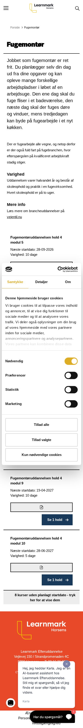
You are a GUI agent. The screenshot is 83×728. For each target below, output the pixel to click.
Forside (15, 27)
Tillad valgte (41, 440)
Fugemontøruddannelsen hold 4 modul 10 (36, 540)
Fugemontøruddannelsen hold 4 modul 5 (36, 239)
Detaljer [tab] (41, 282)
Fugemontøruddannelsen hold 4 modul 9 (36, 480)
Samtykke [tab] (15, 282)
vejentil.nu (14, 217)
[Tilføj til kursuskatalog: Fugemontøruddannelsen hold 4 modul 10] (41, 567)
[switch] (71, 375)
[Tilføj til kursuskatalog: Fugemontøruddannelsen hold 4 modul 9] (41, 507)
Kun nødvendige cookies (42, 455)
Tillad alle (41, 425)
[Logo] (41, 8)
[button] (16, 8)
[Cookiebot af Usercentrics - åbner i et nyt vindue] (58, 269)
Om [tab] (68, 282)
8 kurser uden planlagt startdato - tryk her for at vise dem (45, 597)
